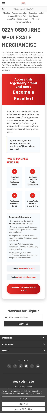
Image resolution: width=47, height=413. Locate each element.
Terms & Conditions (23, 22)
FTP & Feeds (34, 19)
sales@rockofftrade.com (26, 277)
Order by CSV (23, 19)
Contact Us (33, 13)
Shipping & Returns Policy (17, 16)
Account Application (19, 13)
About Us (6, 13)
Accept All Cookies (23, 409)
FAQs (41, 13)
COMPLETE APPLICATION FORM (23, 289)
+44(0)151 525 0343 (26, 268)
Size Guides (33, 16)
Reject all (24, 404)
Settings (23, 398)
